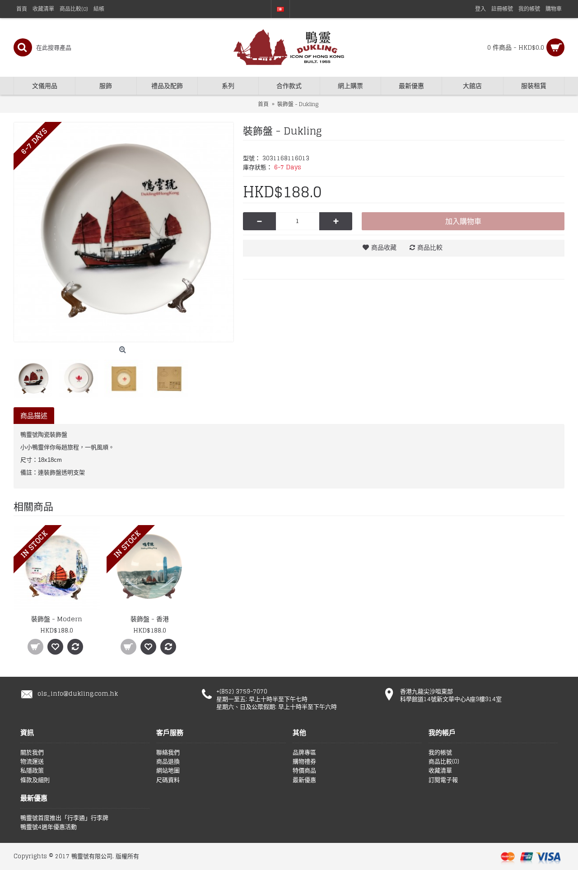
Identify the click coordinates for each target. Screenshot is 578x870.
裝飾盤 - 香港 (150, 618)
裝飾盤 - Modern (56, 618)
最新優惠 (304, 780)
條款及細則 (35, 780)
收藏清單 (440, 771)
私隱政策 (32, 771)
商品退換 (168, 762)
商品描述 (33, 415)
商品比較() (444, 762)
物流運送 (32, 762)
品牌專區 (304, 753)
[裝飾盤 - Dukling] (124, 232)
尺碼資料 (168, 780)
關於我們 (32, 753)
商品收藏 (383, 247)
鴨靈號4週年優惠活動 (48, 827)
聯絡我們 (168, 753)
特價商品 (304, 771)
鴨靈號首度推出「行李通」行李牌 (64, 818)
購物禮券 (304, 762)
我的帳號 (440, 753)
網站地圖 (168, 771)
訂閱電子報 (443, 780)
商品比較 (430, 247)
